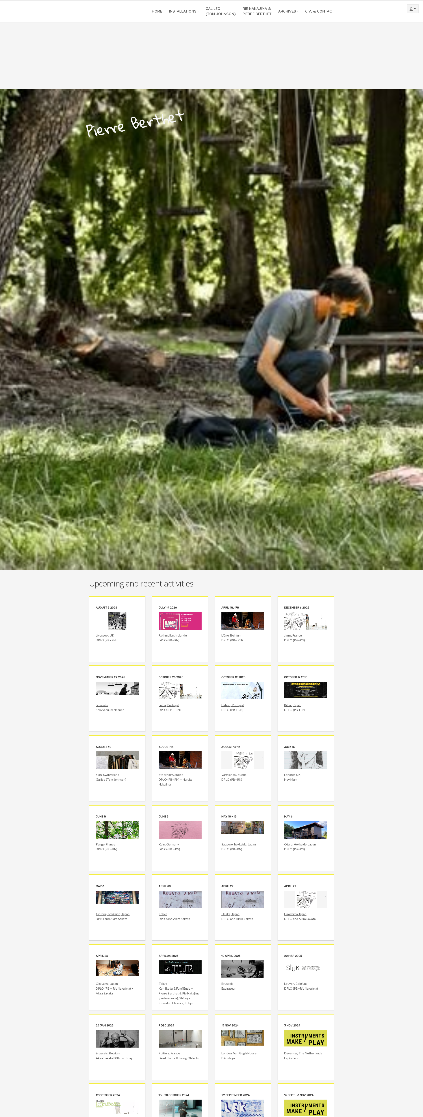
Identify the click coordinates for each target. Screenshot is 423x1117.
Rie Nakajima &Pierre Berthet (257, 11)
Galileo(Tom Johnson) (221, 11)
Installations (183, 11)
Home (157, 11)
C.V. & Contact (319, 11)
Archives (287, 11)
